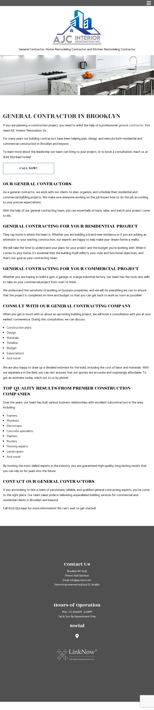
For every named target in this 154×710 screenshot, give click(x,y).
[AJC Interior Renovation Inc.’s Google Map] (77, 636)
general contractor (130, 125)
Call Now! (28, 168)
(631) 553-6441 (81, 575)
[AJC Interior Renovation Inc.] (77, 27)
